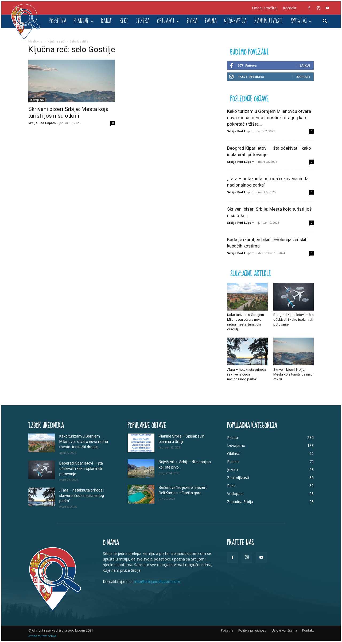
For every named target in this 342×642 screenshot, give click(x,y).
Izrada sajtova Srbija (42, 636)
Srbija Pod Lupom (42, 123)
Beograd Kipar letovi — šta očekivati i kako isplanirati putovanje (293, 319)
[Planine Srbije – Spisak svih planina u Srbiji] (141, 443)
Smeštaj (299, 21)
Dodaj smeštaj (265, 7)
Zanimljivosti (268, 21)
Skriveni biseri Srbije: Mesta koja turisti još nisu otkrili (68, 112)
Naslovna (35, 41)
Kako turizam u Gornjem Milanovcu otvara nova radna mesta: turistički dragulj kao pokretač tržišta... (269, 118)
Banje (106, 21)
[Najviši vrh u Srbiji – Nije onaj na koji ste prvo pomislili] (141, 468)
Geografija (235, 21)
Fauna (211, 21)
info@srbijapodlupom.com (157, 581)
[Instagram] (318, 8)
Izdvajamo (37, 100)
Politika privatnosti (252, 630)
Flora (192, 21)
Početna (57, 21)
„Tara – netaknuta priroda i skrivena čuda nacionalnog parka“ (246, 374)
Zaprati (303, 77)
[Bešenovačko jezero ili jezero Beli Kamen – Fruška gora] (141, 494)
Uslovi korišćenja (284, 630)
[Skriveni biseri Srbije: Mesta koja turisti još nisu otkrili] (71, 81)
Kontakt (290, 7)
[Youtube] (327, 8)
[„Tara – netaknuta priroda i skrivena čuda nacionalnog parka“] (247, 351)
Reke (124, 21)
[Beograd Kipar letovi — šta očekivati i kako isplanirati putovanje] (293, 297)
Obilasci (166, 21)
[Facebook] (309, 8)
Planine (81, 21)
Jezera (143, 21)
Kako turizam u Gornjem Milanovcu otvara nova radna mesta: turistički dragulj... (83, 441)
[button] (324, 21)
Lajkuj (305, 65)
